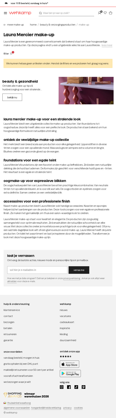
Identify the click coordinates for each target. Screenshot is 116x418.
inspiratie (65, 328)
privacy (67, 407)
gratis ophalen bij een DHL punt (21, 363)
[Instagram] (61, 387)
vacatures (65, 316)
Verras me (79, 270)
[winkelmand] (110, 13)
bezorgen (9, 322)
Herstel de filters (60, 63)
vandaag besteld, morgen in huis (21, 357)
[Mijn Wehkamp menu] (100, 13)
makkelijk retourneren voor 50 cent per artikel (28, 369)
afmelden (12, 281)
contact (8, 316)
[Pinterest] (83, 387)
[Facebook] (69, 387)
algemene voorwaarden (17, 407)
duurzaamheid (68, 340)
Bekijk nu (12, 97)
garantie (8, 340)
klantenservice (12, 310)
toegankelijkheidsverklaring (46, 407)
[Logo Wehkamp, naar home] (19, 13)
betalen (8, 328)
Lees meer (107, 45)
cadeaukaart (67, 322)
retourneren (10, 334)
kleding (64, 334)
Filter (8, 53)
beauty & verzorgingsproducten (58, 24)
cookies (78, 407)
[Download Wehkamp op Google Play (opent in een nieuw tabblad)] (70, 376)
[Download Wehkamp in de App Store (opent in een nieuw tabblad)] (70, 366)
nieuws (63, 310)
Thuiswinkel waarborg (19, 402)
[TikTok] (76, 387)
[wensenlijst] (106, 13)
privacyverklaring (71, 278)
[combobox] (66, 13)
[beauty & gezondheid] (86, 90)
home (33, 24)
